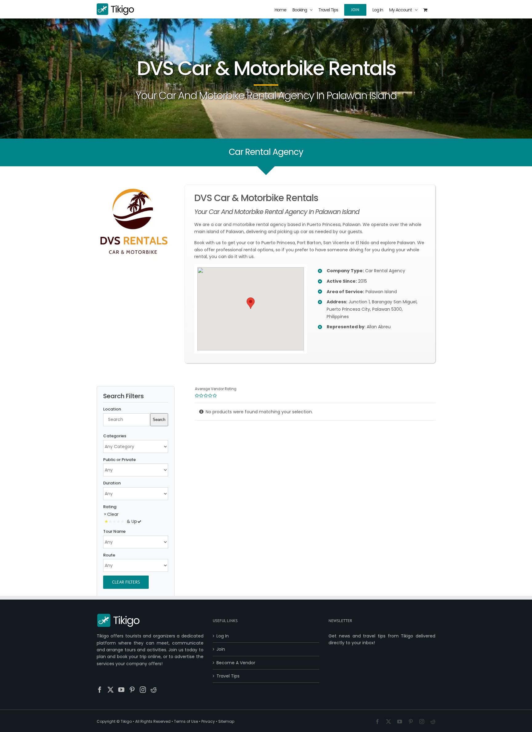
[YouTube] (121, 690)
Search (159, 419)
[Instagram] (143, 690)
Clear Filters (126, 582)
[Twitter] (110, 690)
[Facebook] (100, 690)
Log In (222, 636)
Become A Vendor (235, 663)
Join (220, 649)
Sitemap (226, 721)
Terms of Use (186, 721)
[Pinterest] (132, 690)
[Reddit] (154, 690)
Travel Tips (228, 676)
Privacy (208, 721)
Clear (113, 514)
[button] (251, 303)
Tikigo (126, 721)
